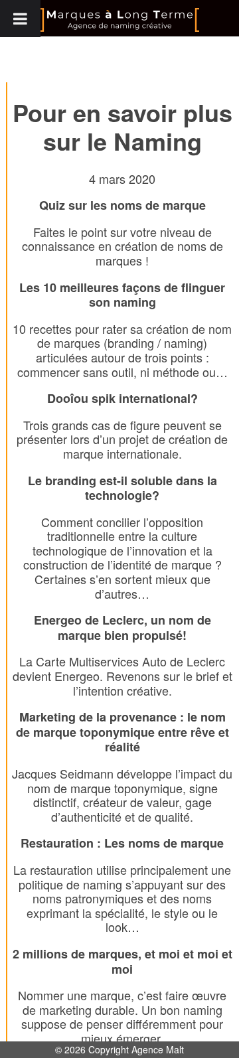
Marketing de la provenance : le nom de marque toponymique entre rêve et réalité (122, 731)
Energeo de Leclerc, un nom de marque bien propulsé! (122, 627)
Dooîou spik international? (122, 398)
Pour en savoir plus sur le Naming (122, 126)
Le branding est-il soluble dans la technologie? (122, 488)
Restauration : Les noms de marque (122, 843)
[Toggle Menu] (20, 18)
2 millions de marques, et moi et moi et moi (122, 961)
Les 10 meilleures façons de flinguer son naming (122, 295)
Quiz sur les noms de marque (122, 205)
